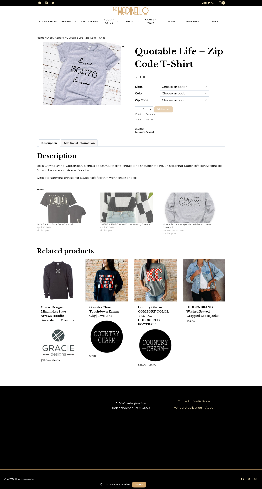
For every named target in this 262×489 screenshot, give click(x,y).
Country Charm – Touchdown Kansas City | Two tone (104, 311)
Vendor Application (188, 407)
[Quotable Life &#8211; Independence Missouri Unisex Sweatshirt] (193, 208)
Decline (155, 484)
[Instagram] (46, 3)
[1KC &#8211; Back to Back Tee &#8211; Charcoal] (67, 208)
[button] (123, 46)
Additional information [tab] (79, 143)
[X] (249, 479)
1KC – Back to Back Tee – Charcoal (55, 224)
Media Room (202, 401)
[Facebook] (40, 3)
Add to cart (163, 109)
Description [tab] (49, 143)
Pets (215, 21)
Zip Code (141, 100)
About (210, 407)
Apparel (150, 132)
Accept (139, 484)
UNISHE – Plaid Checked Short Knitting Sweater (125, 224)
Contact (183, 401)
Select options (52, 369)
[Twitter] (53, 3)
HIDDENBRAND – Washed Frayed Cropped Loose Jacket (202, 311)
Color (139, 93)
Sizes (139, 87)
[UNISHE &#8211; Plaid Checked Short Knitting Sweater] (130, 208)
